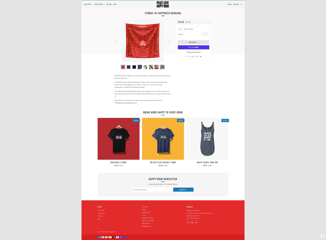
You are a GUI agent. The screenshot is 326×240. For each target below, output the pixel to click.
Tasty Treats (99, 4)
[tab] (123, 67)
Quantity (180, 34)
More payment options (194, 52)
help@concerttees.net (193, 210)
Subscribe (182, 190)
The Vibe (109, 4)
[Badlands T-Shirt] (118, 139)
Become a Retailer (147, 218)
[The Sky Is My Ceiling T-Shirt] (163, 139)
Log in (230, 4)
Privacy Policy (146, 212)
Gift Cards (145, 207)
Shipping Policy (146, 226)
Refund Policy (146, 223)
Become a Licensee (148, 221)
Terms (144, 215)
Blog (114, 4)
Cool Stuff (87, 4)
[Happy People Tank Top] (207, 139)
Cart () (236, 4)
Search (144, 209)
